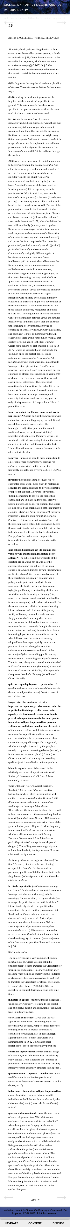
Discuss (58, 1223)
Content (35, 1223)
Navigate (11, 1223)
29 (10, 25)
